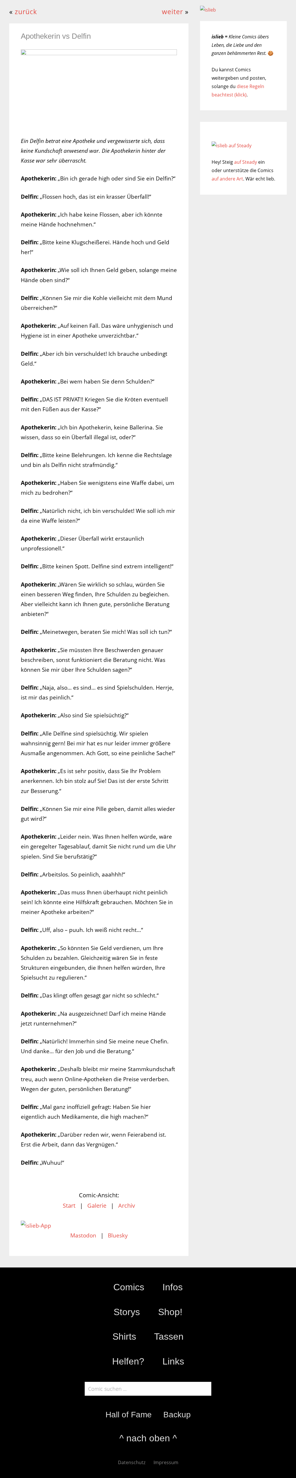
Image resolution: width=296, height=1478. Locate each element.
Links (173, 1361)
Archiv (126, 1205)
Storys (127, 1312)
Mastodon (83, 1235)
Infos (172, 1287)
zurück (26, 11)
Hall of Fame (129, 1414)
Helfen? (128, 1361)
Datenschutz (131, 1462)
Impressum (165, 1462)
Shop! (170, 1312)
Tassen (169, 1336)
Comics (128, 1287)
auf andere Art (227, 179)
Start (69, 1205)
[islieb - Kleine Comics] (208, 10)
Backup (177, 1414)
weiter (172, 11)
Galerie (96, 1205)
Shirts (124, 1336)
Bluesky (118, 1235)
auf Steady (245, 162)
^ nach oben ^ (148, 1438)
